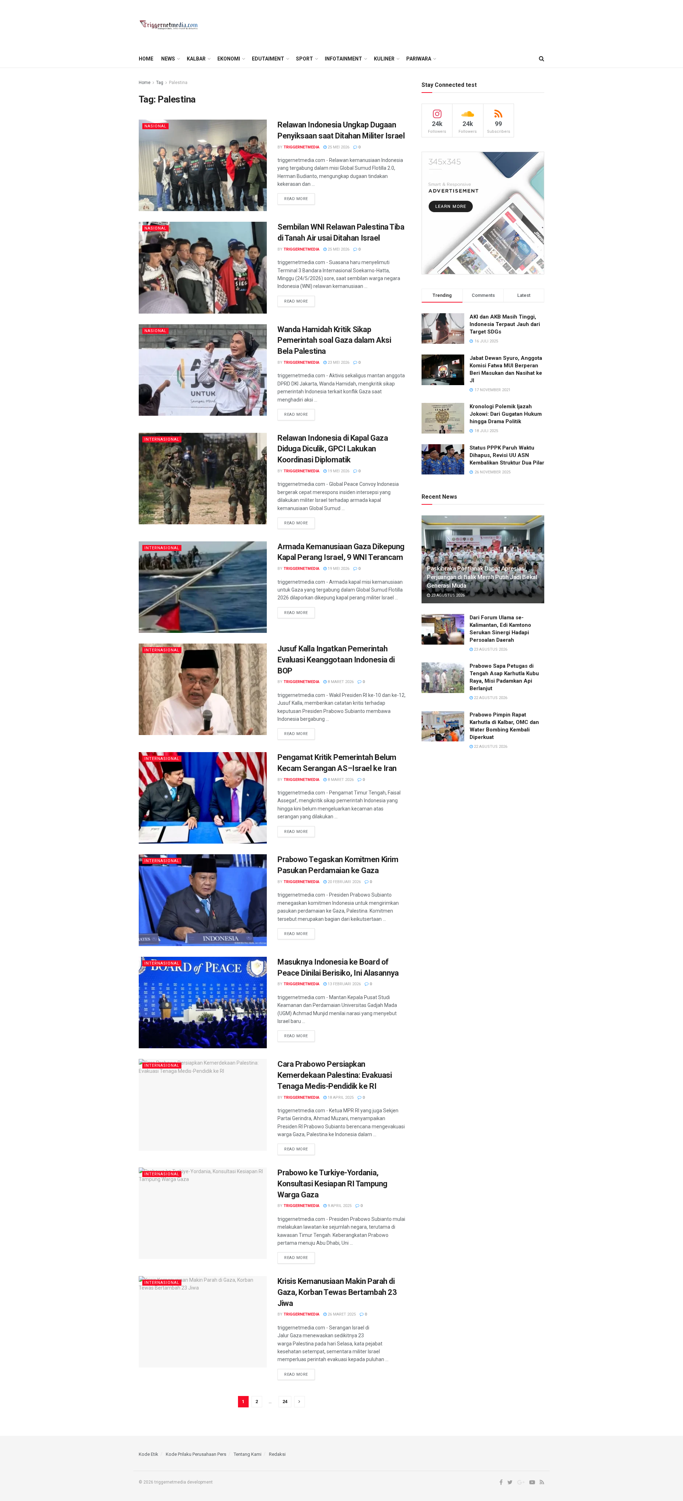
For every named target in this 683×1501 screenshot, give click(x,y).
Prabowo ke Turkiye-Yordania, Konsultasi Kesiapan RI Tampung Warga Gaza (332, 1183)
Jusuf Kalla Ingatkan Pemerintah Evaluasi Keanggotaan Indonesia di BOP (336, 659)
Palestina (178, 82)
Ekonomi (228, 59)
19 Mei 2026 (338, 471)
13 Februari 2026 (344, 984)
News (168, 59)
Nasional (155, 126)
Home (146, 59)
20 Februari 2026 (344, 882)
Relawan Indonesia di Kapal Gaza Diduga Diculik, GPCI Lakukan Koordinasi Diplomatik (332, 449)
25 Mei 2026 (338, 147)
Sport (304, 59)
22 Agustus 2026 (490, 698)
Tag (159, 82)
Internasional (161, 439)
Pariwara (418, 59)
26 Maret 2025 (341, 1314)
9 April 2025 (339, 1205)
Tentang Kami (247, 1454)
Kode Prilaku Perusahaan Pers (196, 1454)
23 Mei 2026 (338, 362)
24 (284, 1401)
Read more (296, 198)
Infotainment (343, 59)
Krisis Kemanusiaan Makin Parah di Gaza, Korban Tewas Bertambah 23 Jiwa (337, 1292)
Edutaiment (268, 59)
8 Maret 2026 (340, 681)
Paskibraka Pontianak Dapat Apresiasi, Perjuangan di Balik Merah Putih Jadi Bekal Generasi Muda (482, 577)
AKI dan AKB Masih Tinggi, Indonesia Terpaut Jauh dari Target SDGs (505, 324)
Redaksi (277, 1454)
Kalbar (196, 59)
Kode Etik (148, 1454)
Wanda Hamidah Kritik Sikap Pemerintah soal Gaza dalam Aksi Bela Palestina (334, 340)
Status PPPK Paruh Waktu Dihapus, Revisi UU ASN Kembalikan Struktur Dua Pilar (507, 455)
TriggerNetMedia (301, 147)
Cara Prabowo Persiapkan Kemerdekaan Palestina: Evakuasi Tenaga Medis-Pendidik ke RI (334, 1075)
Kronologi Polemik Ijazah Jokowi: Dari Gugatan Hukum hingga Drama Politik (506, 414)
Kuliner (384, 59)
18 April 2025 (340, 1097)
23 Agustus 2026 (447, 595)
